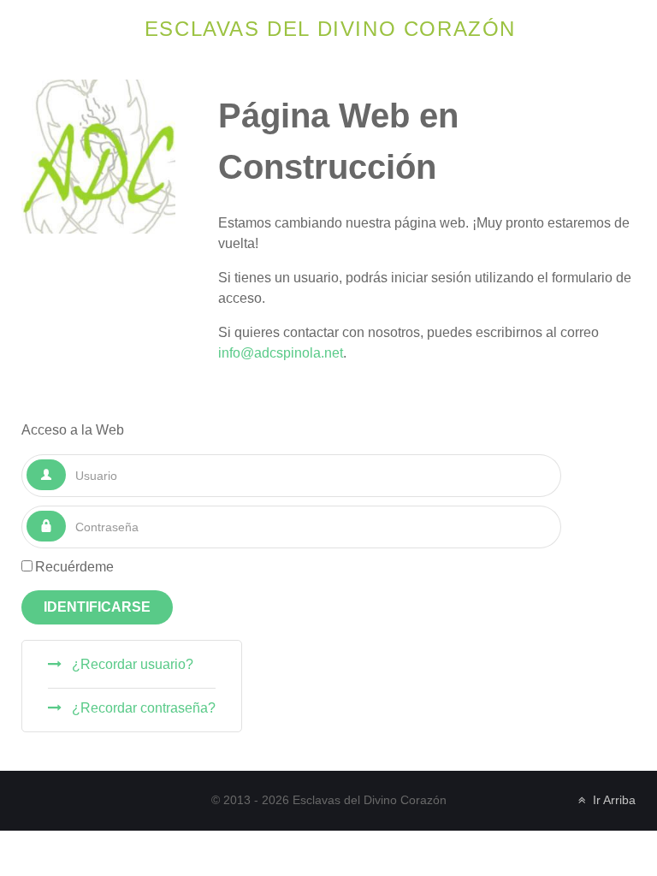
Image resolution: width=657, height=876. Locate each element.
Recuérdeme (74, 566)
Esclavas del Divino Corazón (330, 28)
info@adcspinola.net (280, 353)
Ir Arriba (612, 800)
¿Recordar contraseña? (142, 708)
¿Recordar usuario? (130, 664)
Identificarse (97, 607)
